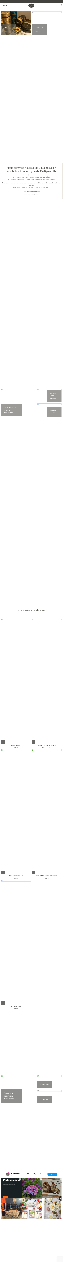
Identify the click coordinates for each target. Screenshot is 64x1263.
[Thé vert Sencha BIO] (16, 811)
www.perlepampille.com (31, 195)
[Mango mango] (16, 681)
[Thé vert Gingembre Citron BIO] (47, 811)
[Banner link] (16, 23)
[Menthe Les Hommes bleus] (47, 681)
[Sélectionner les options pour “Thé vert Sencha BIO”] (3, 872)
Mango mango (16, 745)
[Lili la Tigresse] (16, 942)
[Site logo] (31, 5)
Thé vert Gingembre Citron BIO (46, 876)
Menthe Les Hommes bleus (47, 745)
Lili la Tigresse (16, 1006)
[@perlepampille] (8, 1174)
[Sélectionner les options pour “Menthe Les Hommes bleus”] (33, 742)
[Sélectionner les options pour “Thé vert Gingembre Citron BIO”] (33, 872)
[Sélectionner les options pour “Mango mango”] (3, 742)
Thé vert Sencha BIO (16, 876)
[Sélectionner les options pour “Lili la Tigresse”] (3, 1003)
